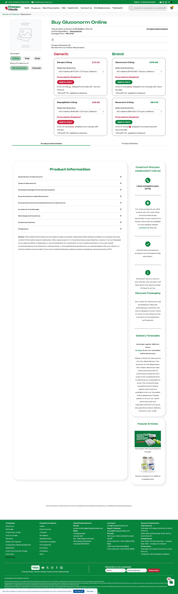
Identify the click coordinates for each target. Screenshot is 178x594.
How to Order (12, 535)
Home (6, 14)
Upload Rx (10, 548)
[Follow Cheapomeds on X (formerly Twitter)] (47, 567)
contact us (144, 228)
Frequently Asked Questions (18, 545)
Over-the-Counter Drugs (16, 551)
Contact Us (86, 8)
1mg (27, 58)
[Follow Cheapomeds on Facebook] (57, 567)
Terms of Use (52, 572)
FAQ (64, 8)
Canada (36, 68)
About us (10, 526)
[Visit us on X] (163, 2)
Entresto (44, 548)
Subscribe (154, 570)
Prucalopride (45, 545)
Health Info (73, 8)
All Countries (19, 68)
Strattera (44, 535)
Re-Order (10, 529)
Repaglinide (76, 31)
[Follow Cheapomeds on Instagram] (52, 567)
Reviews (9, 538)
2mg (37, 58)
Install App (10, 557)
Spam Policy (64, 572)
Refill (27, 8)
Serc (42, 554)
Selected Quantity (66, 68)
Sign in (137, 2)
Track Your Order (13, 532)
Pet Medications (102, 8)
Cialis (42, 526)
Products (36, 8)
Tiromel (43, 532)
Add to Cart (65, 82)
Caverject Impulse (48, 542)
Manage (90, 591)
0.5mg (15, 58)
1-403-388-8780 (127, 541)
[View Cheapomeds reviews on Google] (61, 567)
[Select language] (172, 2)
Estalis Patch (46, 538)
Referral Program (13, 542)
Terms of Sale (40, 572)
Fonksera (44, 551)
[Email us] (161, 2)
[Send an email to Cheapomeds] (43, 567)
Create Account (148, 2)
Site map (10, 554)
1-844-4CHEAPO (18, 2)
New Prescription (51, 8)
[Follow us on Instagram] (166, 2)
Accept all (79, 591)
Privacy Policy (27, 572)
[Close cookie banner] (95, 591)
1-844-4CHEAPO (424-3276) (147, 187)
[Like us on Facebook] (169, 2)
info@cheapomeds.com (43, 2)
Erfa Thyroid (45, 529)
